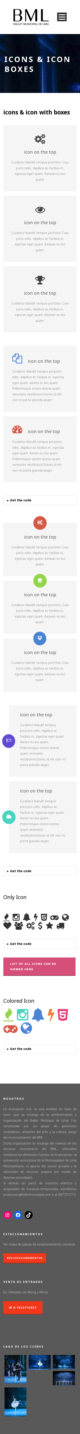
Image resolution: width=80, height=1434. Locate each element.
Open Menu (62, 17)
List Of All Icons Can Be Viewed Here (33, 966)
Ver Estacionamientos (24, 1257)
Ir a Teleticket (23, 1307)
